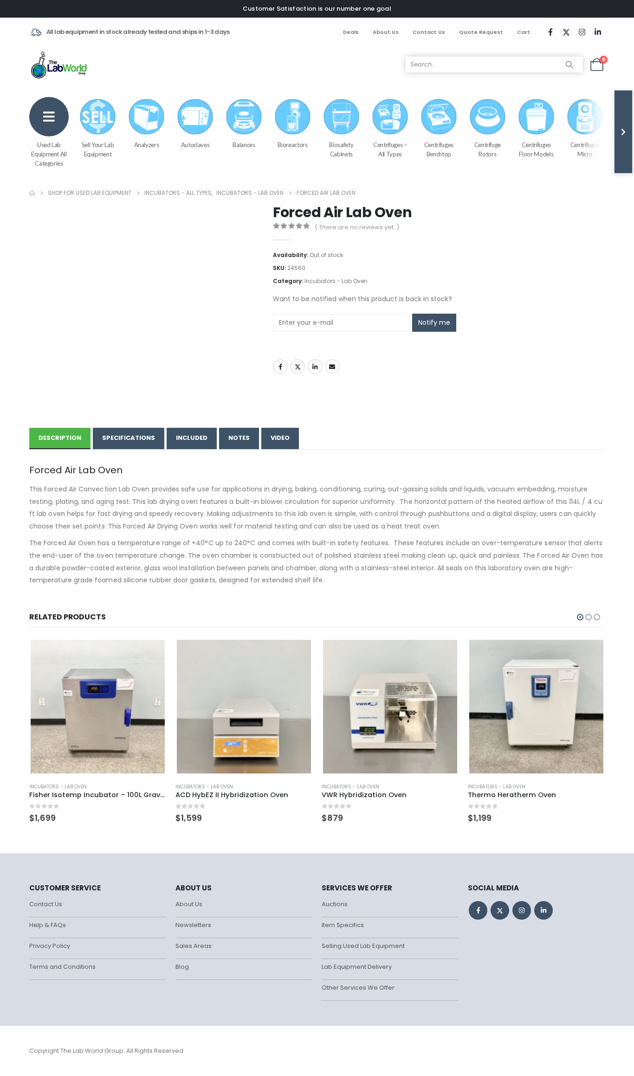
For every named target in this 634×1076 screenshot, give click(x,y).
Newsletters (193, 925)
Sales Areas (193, 945)
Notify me (434, 322)
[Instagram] (582, 32)
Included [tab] (191, 437)
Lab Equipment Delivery (357, 966)
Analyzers (146, 144)
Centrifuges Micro (585, 149)
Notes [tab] (239, 437)
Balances (244, 144)
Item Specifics (343, 925)
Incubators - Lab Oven (336, 281)
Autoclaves (195, 144)
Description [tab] (60, 437)
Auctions (335, 904)
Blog (182, 966)
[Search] (569, 64)
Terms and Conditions (62, 966)
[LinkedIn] (597, 32)
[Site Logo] (59, 64)
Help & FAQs (47, 925)
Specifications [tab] (128, 437)
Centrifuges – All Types (390, 149)
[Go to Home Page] (32, 193)
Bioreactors (292, 144)
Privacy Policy (49, 945)
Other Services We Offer (358, 987)
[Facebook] (550, 32)
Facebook (280, 366)
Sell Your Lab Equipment (98, 149)
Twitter (297, 366)
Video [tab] (280, 437)
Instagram (521, 910)
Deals (351, 32)
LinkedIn (315, 366)
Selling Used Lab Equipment (363, 945)
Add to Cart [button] (150, 653)
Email (332, 366)
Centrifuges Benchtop (438, 149)
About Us (386, 32)
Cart (523, 32)
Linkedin (543, 910)
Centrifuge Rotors (487, 149)
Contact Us (429, 32)
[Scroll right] (623, 132)
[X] (566, 32)
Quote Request (481, 32)
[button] (580, 617)
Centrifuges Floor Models (536, 149)
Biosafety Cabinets (341, 149)
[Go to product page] (97, 706)
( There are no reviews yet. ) (357, 227)
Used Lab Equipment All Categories (48, 154)
